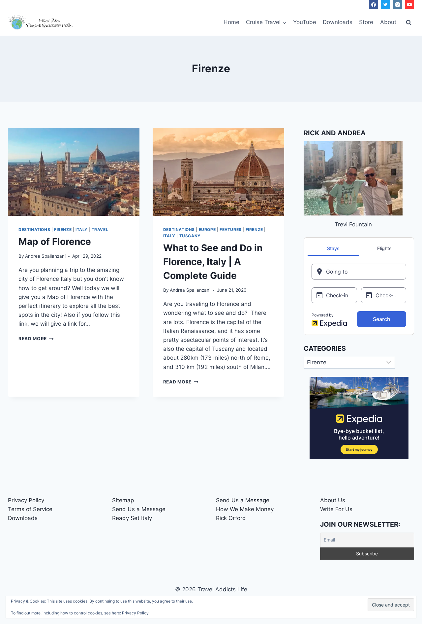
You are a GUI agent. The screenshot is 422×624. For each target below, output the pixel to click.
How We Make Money (245, 509)
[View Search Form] (408, 22)
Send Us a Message (139, 509)
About (388, 22)
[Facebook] (373, 4)
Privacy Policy (26, 500)
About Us (332, 500)
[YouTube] (409, 4)
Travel (100, 229)
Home (231, 22)
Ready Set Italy (132, 518)
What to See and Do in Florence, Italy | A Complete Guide (212, 261)
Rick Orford (231, 518)
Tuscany (190, 235)
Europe (207, 229)
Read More (36, 338)
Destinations (34, 229)
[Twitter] (385, 4)
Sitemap (123, 500)
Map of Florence (54, 241)
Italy (81, 229)
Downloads (337, 22)
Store (366, 22)
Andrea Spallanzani (45, 256)
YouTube (304, 22)
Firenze (63, 229)
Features (231, 229)
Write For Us (336, 509)
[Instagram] (397, 4)
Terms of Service (30, 509)
